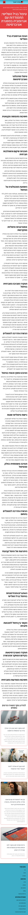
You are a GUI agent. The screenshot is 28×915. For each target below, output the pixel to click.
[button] (4, 2)
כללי (21, 7)
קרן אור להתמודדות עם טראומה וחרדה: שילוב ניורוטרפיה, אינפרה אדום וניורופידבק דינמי (14, 802)
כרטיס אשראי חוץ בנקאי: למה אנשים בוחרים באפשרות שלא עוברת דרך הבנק (16, 847)
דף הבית (25, 7)
